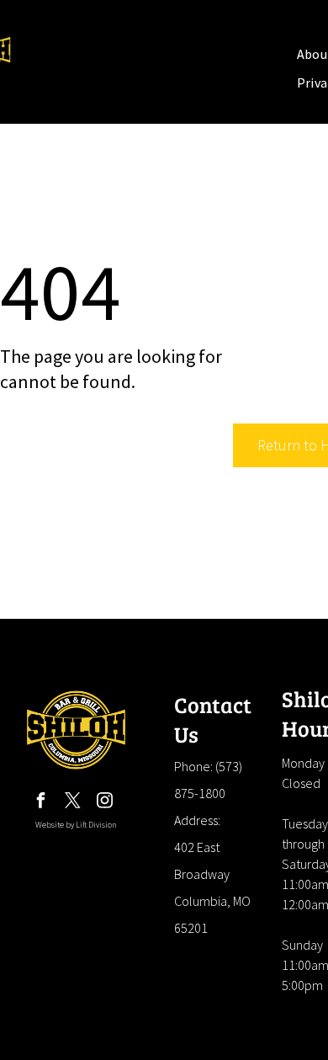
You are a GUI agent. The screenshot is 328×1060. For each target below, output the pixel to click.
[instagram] (105, 803)
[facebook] (41, 803)
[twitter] (73, 803)
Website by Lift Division (76, 824)
